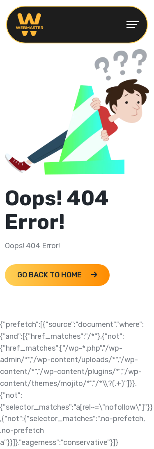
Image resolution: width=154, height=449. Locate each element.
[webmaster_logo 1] (29, 24)
